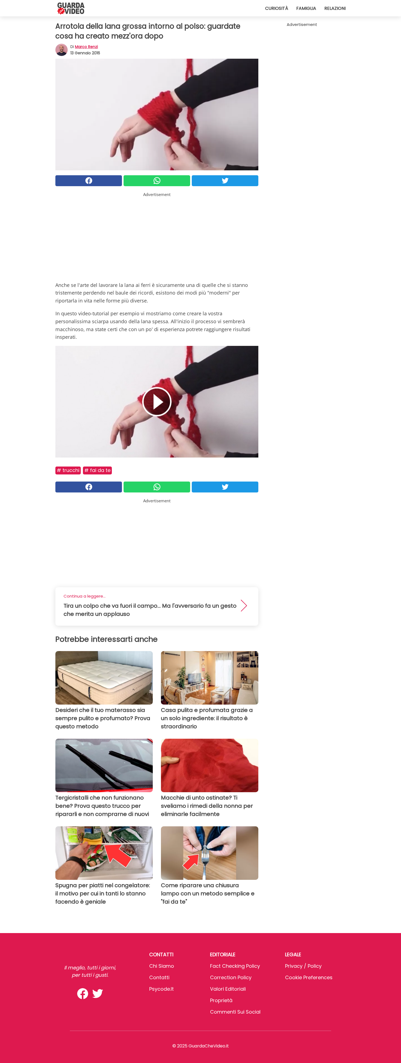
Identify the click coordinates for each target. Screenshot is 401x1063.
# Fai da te (97, 470)
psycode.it (161, 988)
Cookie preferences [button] (309, 977)
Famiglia (306, 8)
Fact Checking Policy (235, 966)
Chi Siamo (161, 966)
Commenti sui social (235, 1011)
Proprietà (221, 1000)
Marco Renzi (86, 46)
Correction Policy (231, 977)
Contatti (159, 977)
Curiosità (276, 8)
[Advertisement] (157, 236)
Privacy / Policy (303, 966)
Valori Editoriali (228, 988)
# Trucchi (68, 470)
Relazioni (335, 8)
